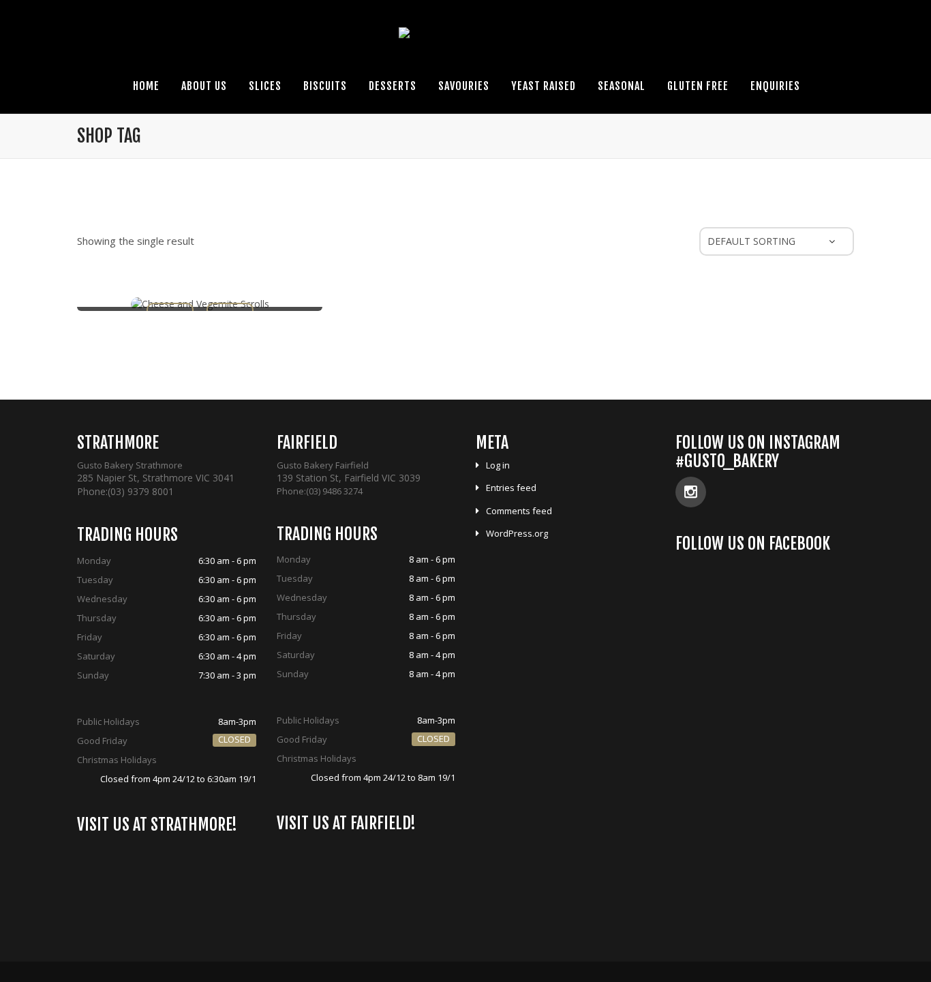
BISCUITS (325, 86)
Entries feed (511, 487)
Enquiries (775, 86)
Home (146, 86)
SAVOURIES (463, 86)
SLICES (265, 86)
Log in (498, 465)
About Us (204, 86)
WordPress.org (517, 533)
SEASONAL (621, 86)
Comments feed (519, 511)
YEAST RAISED (543, 86)
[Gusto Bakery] (466, 39)
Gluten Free (698, 86)
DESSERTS (392, 86)
